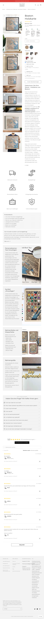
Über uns (6, 241)
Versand (30, 25)
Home (3, 9)
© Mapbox (25, 616)
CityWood (15, 616)
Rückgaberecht (5, 563)
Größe (26, 38)
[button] (3, 5)
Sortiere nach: (26, 450)
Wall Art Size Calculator (16, 571)
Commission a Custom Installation (16, 564)
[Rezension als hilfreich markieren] (39, 461)
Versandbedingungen (6, 561)
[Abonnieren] (20, 609)
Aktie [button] (27, 165)
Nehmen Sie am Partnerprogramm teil (6, 571)
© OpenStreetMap (30, 616)
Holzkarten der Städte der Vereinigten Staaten (16, 9)
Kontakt (14, 566)
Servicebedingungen (6, 565)
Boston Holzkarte (31, 9)
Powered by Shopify (20, 616)
